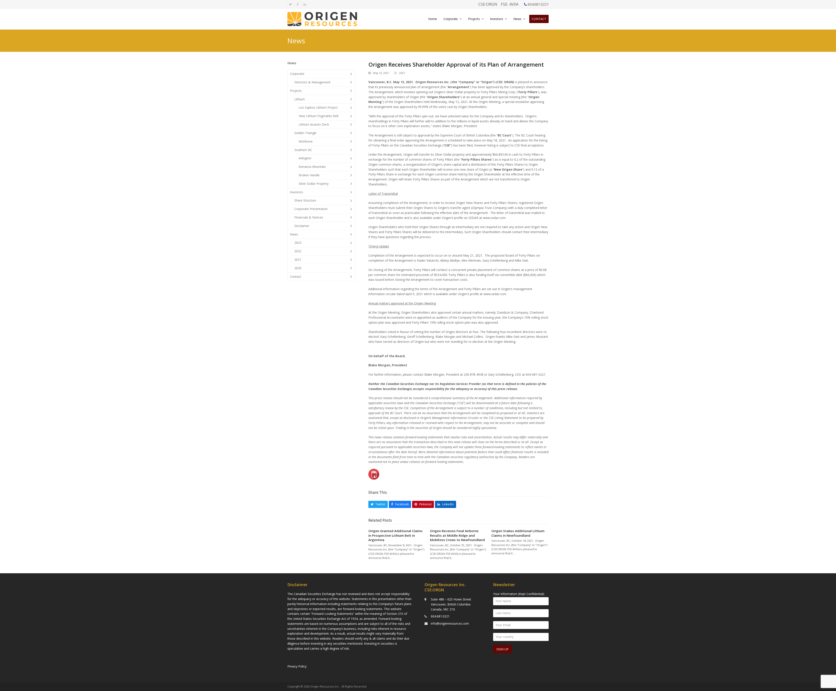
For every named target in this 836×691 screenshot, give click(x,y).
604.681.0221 (440, 616)
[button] (378, 504)
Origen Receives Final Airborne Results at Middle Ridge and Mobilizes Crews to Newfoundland (457, 535)
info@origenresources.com (450, 623)
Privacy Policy (297, 666)
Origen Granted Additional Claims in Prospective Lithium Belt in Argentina (395, 535)
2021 (402, 73)
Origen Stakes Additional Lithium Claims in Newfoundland (517, 533)
